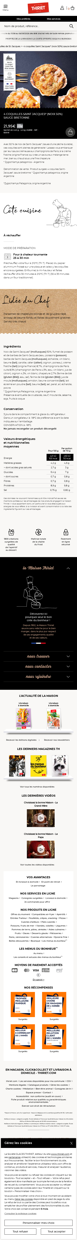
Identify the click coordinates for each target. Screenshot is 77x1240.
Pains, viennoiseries (19, 937)
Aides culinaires (57, 929)
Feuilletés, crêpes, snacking (43, 918)
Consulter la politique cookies (20, 1213)
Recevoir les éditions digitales (21, 740)
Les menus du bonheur (54, 941)
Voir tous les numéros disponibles (37, 787)
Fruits (18, 933)
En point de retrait (50, 882)
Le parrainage (38, 885)
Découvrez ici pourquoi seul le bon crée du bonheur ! (38, 617)
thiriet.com (11, 1081)
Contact (47, 1092)
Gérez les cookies (59, 1085)
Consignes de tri (63, 1088)
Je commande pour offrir (37, 902)
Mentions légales (17, 1085)
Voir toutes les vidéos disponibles (37, 865)
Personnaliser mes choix (38, 1222)
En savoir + (38, 979)
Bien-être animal (44, 1088)
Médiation (28, 1088)
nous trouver (38, 656)
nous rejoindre (38, 676)
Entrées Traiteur (18, 918)
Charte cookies (13, 1088)
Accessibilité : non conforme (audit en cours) (38, 1096)
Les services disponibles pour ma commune (42, 1081)
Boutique (35, 941)
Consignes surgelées (32, 898)
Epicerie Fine (60, 937)
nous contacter (38, 666)
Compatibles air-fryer (43, 914)
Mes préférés (23, 19)
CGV (69, 1081)
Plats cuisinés (48, 922)
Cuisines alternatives (41, 937)
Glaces (26, 933)
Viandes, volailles (45, 925)
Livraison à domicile (55, 898)
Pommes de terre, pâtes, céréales (29, 929)
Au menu (38, 953)
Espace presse (33, 1092)
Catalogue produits (38, 1085)
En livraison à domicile (27, 882)
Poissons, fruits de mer (22, 925)
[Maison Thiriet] (38, 8)
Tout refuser (20, 1231)
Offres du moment (20, 914)
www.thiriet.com (60, 1154)
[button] (62, 8)
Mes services (53, 19)
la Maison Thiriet (38, 568)
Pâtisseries (55, 933)
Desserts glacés (40, 933)
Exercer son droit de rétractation (38, 1106)
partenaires (14, 1157)
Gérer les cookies (24, 1199)
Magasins (14, 898)
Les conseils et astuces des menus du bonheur (38, 957)
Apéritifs (61, 914)
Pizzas (62, 918)
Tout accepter (57, 1231)
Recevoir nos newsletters (57, 740)
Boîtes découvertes (19, 941)
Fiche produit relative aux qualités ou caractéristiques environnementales (38, 1100)
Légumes (61, 925)
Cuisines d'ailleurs (30, 922)
